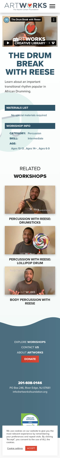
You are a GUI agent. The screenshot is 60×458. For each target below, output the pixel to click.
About (30, 352)
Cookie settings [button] (15, 448)
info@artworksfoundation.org (30, 391)
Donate (30, 359)
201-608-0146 (30, 383)
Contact (30, 347)
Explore (30, 342)
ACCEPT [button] (31, 448)
